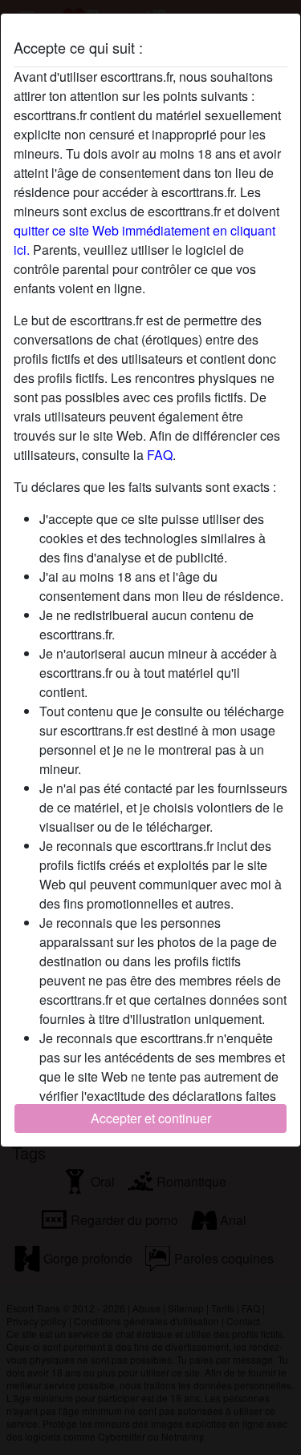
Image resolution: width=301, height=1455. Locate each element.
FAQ (160, 454)
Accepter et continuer (151, 1118)
